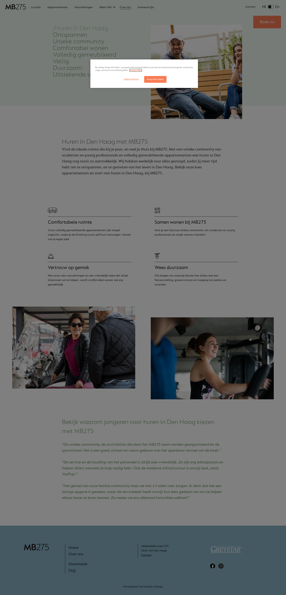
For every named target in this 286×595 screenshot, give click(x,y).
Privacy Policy (136, 70)
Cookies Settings (131, 79)
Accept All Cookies (155, 79)
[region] (144, 73)
